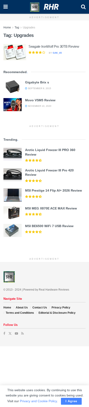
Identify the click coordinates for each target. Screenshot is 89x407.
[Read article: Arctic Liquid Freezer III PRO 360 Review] (12, 154)
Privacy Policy (61, 307)
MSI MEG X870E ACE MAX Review (51, 208)
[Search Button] (83, 7)
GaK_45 (57, 53)
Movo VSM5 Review (40, 100)
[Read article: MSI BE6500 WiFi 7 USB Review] (12, 230)
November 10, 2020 (39, 106)
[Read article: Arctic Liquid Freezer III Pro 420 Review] (12, 174)
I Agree (71, 401)
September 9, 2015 (39, 88)
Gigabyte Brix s (37, 82)
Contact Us (39, 307)
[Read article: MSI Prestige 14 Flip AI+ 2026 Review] (12, 194)
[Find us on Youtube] (16, 333)
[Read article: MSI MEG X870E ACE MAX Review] (12, 212)
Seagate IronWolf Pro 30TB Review (54, 46)
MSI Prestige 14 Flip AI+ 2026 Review (53, 190)
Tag (17, 27)
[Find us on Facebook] (4, 333)
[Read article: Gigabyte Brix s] (12, 86)
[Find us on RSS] (22, 333)
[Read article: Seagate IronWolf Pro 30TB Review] (14, 52)
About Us (22, 307)
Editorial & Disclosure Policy (57, 312)
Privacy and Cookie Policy (38, 401)
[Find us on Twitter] (10, 333)
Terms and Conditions (20, 312)
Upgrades (29, 27)
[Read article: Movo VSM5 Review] (12, 104)
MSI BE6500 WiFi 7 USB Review (49, 226)
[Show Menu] (5, 7)
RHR (51, 7)
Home (7, 27)
